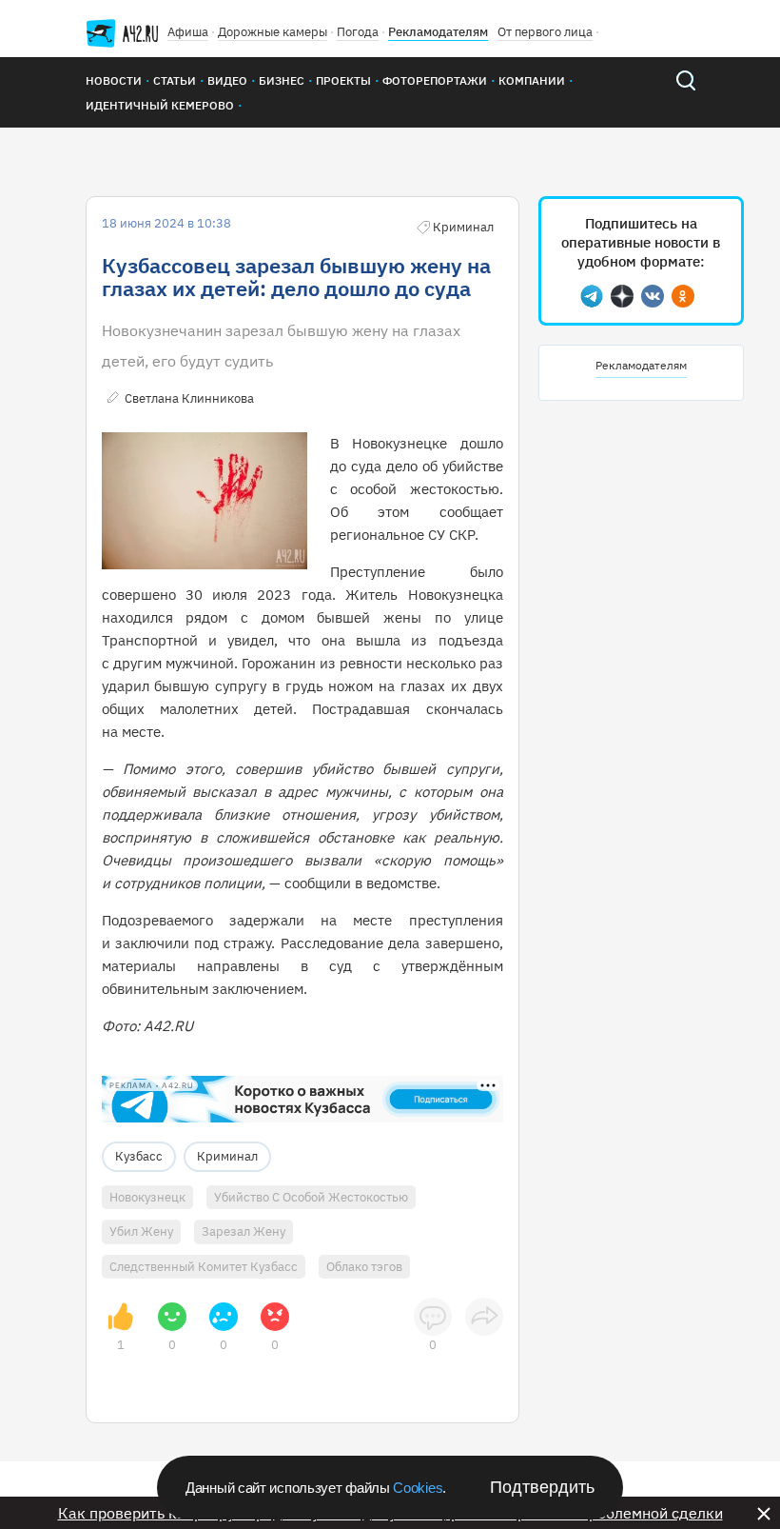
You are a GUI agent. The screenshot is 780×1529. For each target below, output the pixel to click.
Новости (114, 80)
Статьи (174, 80)
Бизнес (281, 80)
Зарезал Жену (243, 1231)
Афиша (187, 32)
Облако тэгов (364, 1267)
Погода (358, 32)
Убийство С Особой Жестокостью (311, 1197)
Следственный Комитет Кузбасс (203, 1267)
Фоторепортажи (434, 80)
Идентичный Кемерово (160, 105)
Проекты (343, 80)
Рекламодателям (438, 32)
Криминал (227, 1156)
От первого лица (545, 32)
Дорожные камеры (272, 32)
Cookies (417, 1487)
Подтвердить (542, 1487)
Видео (227, 80)
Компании (531, 80)
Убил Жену (141, 1231)
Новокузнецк (147, 1197)
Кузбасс (139, 1156)
